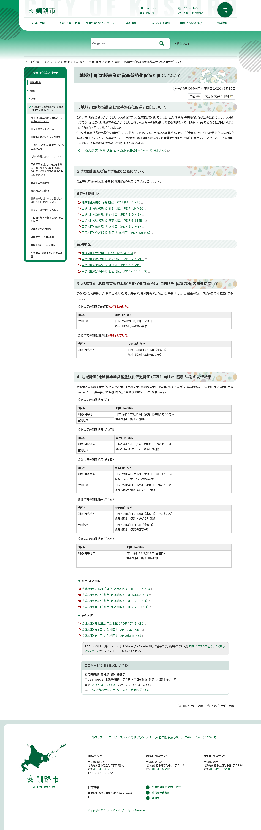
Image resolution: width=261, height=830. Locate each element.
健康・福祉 (130, 23)
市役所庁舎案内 (161, 792)
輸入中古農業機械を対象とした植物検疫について (47, 120)
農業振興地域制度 (40, 191)
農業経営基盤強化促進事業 (45, 210)
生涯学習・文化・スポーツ (100, 23)
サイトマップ (95, 737)
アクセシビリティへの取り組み (126, 737)
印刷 (192, 96)
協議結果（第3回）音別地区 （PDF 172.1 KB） (111, 629)
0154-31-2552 (103, 684)
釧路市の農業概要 (40, 183)
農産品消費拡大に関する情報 (46, 137)
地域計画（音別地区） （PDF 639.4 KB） (107, 253)
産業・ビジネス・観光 (191, 23)
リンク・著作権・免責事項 (164, 737)
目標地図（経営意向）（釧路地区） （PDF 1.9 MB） (112, 208)
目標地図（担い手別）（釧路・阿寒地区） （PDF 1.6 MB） (116, 232)
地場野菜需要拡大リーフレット (46, 156)
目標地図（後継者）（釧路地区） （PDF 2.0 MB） (111, 214)
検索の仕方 (183, 43)
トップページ (49, 62)
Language (151, 8)
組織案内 (157, 798)
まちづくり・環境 (161, 23)
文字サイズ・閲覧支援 (193, 13)
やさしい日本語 (190, 8)
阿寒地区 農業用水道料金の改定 (46, 254)
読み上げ (150, 13)
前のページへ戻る (192, 705)
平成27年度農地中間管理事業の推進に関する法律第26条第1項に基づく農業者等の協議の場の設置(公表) (47, 169)
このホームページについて (200, 737)
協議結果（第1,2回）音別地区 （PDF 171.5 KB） (112, 623)
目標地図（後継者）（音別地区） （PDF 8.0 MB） (111, 265)
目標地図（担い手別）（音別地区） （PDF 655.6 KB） (114, 271)
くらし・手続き (39, 23)
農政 (117, 62)
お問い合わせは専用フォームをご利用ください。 (120, 689)
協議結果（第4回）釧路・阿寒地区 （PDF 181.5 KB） (114, 600)
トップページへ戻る (222, 705)
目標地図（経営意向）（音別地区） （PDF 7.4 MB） (113, 259)
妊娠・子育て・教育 (69, 23)
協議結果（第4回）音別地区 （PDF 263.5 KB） (111, 635)
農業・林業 (95, 62)
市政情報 (222, 23)
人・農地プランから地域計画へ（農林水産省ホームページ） (124, 150)
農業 (107, 62)
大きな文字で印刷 (217, 96)
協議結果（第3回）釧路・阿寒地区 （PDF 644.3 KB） (115, 594)
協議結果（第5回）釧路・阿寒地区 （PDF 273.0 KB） (115, 607)
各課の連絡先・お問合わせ (166, 787)
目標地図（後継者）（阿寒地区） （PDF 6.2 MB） (111, 226)
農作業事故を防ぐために (43, 129)
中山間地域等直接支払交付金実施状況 (47, 219)
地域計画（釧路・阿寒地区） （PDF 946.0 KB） (111, 202)
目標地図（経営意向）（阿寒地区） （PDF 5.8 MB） (113, 220)
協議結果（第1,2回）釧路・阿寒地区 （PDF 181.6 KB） (116, 588)
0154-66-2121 (162, 769)
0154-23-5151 (104, 769)
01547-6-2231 (220, 769)
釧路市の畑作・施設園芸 (43, 245)
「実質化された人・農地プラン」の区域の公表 (47, 147)
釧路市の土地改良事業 (42, 237)
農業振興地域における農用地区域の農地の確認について (47, 200)
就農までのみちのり (41, 229)
